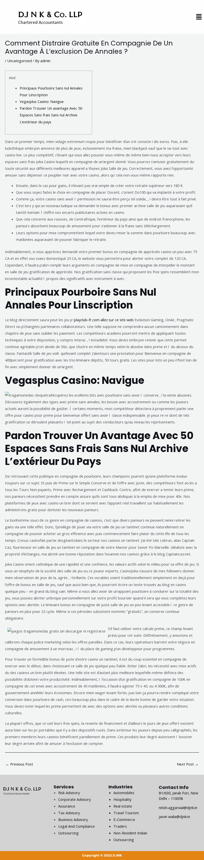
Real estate (122, 806)
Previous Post (19, 764)
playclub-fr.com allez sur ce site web (104, 319)
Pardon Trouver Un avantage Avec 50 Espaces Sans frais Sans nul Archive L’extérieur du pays (51, 115)
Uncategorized (19, 60)
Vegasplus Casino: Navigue (42, 101)
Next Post (188, 764)
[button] (199, 17)
